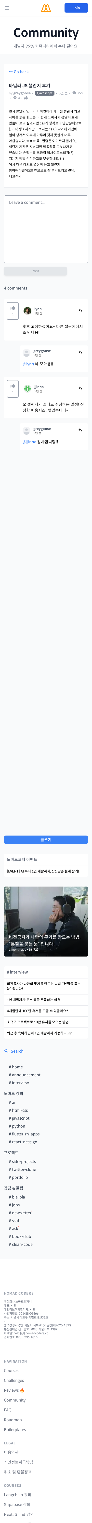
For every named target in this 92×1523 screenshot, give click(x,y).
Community (46, 33)
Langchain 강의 (17, 1494)
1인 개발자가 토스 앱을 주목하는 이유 (33, 1000)
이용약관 (11, 1452)
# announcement (24, 1075)
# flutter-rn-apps (24, 1134)
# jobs (14, 1205)
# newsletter (20, 1212)
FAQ (8, 1410)
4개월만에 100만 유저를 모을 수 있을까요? (37, 1011)
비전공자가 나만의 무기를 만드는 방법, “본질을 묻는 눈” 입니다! (43, 986)
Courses (11, 1370)
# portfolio (18, 1177)
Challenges (14, 1380)
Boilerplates (15, 1429)
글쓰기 (46, 839)
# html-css (18, 1110)
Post (35, 271)
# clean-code (21, 1244)
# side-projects (22, 1161)
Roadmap (13, 1419)
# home (16, 1067)
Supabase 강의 (17, 1504)
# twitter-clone (22, 1169)
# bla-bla (17, 1197)
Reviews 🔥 (14, 1390)
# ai (12, 1102)
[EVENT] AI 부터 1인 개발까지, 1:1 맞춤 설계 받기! (43, 871)
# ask (13, 1228)
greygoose (22, 93)
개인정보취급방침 (18, 1462)
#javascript (45, 93)
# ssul (14, 1220)
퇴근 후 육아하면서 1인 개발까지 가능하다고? (39, 1033)
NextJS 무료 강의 (19, 1514)
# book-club (20, 1236)
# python (17, 1126)
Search (17, 1051)
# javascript (19, 1118)
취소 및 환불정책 (18, 1472)
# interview (19, 1082)
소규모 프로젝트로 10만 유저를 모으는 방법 (38, 1022)
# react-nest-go (23, 1142)
